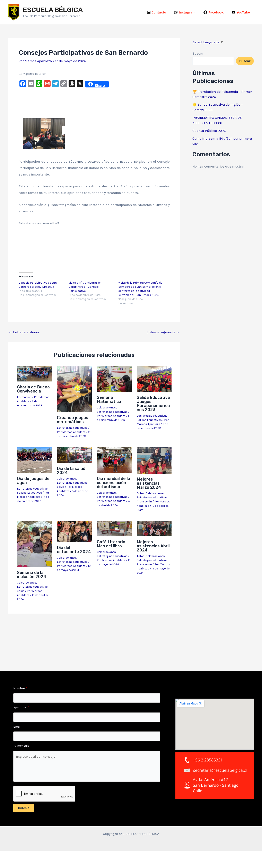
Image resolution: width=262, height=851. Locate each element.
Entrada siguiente (163, 332)
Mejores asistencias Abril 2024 (153, 545)
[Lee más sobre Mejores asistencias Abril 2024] (154, 528)
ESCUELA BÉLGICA (53, 10)
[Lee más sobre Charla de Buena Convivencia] (34, 373)
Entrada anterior (24, 332)
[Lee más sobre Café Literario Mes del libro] (114, 528)
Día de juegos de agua (33, 480)
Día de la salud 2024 (71, 470)
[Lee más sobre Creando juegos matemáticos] (74, 389)
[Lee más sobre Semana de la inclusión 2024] (34, 543)
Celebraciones (106, 407)
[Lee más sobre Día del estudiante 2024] (74, 531)
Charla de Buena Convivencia (33, 389)
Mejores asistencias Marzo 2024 (149, 483)
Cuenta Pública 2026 (209, 131)
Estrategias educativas (72, 427)
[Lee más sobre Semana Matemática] (114, 379)
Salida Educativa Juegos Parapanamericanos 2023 (153, 403)
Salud (60, 487)
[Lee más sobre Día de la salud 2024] (74, 455)
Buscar (197, 53)
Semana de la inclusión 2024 (31, 574)
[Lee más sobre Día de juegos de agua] (34, 459)
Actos (141, 493)
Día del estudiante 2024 (74, 549)
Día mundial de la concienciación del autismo (113, 482)
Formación (24, 397)
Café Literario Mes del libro (111, 543)
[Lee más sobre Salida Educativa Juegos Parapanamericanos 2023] (154, 379)
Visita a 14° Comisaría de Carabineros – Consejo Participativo (85, 287)
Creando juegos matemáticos (72, 419)
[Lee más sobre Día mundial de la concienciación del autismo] (114, 459)
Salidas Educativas (149, 420)
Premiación (144, 501)
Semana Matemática (109, 399)
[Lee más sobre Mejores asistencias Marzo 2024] (154, 460)
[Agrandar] (60, 123)
